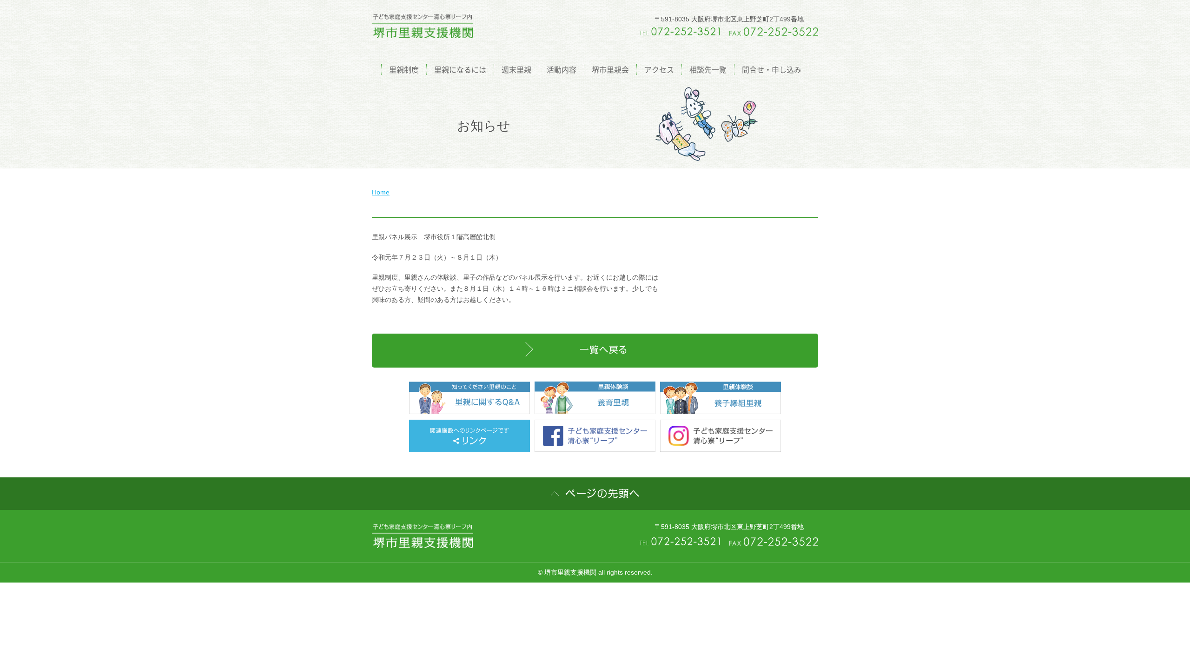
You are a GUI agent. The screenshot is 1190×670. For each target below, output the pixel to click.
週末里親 (516, 69)
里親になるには (460, 69)
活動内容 (561, 69)
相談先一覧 (708, 69)
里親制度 (404, 69)
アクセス (659, 69)
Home (381, 192)
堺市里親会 (610, 69)
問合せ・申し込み (771, 69)
